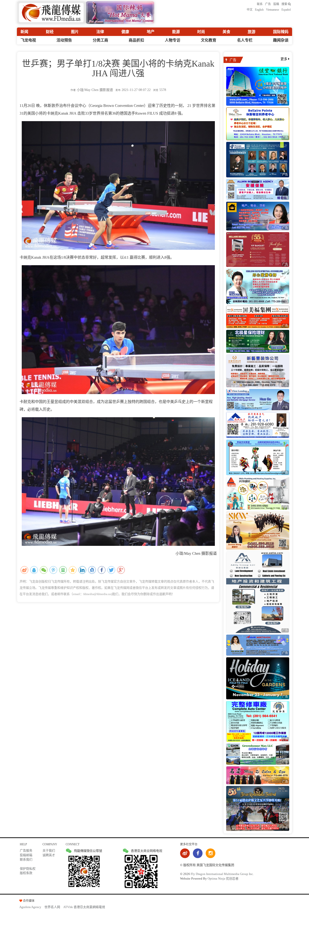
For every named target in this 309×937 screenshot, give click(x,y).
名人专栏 (245, 40)
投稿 (276, 4)
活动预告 (64, 40)
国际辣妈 (280, 32)
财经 (50, 32)
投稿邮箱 (26, 855)
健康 (125, 32)
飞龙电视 (28, 40)
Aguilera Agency (30, 907)
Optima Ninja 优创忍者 (223, 878)
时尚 (201, 32)
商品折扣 (136, 40)
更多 (284, 59)
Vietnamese (272, 9)
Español (286, 9)
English (259, 9)
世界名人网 (52, 907)
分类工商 (100, 40)
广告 (268, 4)
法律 (100, 32)
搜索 (284, 4)
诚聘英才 (48, 855)
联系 (260, 4)
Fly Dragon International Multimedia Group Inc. (222, 874)
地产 (150, 32)
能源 (176, 32)
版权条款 (26, 873)
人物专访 (172, 40)
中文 (250, 9)
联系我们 (26, 859)
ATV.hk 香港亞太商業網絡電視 (84, 907)
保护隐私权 (27, 868)
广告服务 (26, 850)
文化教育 (208, 40)
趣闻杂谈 (280, 40)
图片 (75, 32)
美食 (226, 32)
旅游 (251, 32)
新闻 (24, 32)
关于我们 (48, 850)
